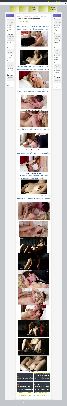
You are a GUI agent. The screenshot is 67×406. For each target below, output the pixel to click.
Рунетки (51, 3)
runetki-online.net (10, 75)
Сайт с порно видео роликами (19, 402)
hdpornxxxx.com (57, 77)
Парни (58, 3)
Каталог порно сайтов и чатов (5, 1)
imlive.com (9, 61)
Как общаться (54, 1)
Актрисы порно (43, 6)
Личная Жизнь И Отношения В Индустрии (23, 21)
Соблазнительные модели (33, 7)
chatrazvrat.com (9, 48)
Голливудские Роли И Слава (21, 20)
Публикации (14, 6)
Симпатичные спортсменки (52, 7)
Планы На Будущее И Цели (21, 23)
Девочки (55, 3)
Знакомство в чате (60, 1)
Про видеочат (49, 1)
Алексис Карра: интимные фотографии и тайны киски (25, 395)
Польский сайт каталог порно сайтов (27, 402)
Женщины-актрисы (24, 6)
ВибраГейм (64, 3)
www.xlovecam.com (10, 34)
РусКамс (48, 3)
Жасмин (61, 3)
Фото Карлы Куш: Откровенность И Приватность (24, 22)
